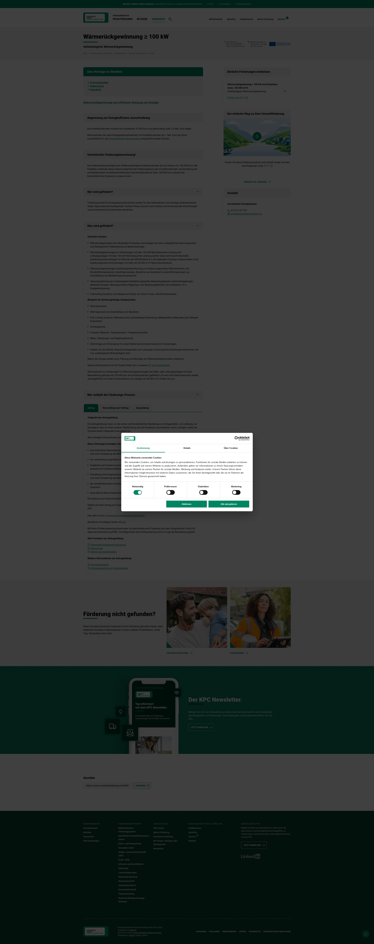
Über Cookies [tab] (231, 448)
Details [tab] (187, 448)
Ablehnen (186, 504)
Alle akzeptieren (229, 504)
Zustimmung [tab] (143, 448)
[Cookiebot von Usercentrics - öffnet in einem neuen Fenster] (237, 438)
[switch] (170, 492)
